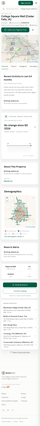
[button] (13, 44)
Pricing (23, 397)
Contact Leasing (20, 291)
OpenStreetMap (33, 62)
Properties (5, 397)
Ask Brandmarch (21, 285)
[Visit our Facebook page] (12, 410)
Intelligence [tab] (23, 66)
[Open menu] (36, 3)
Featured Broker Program (10, 401)
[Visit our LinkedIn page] (3, 410)
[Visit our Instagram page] (8, 410)
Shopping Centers (12, 9)
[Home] (3, 9)
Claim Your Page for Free (16, 30)
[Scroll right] (38, 66)
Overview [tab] (5, 66)
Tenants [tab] (13, 66)
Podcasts (24, 401)
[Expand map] (33, 197)
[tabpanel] (20, 166)
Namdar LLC (8, 181)
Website (34, 25)
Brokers (23, 394)
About (4, 404)
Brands (4, 394)
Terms (21, 421)
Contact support (6, 421)
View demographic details (13, 236)
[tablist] (20, 67)
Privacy (15, 421)
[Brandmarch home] (3, 3)
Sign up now (26, 3)
